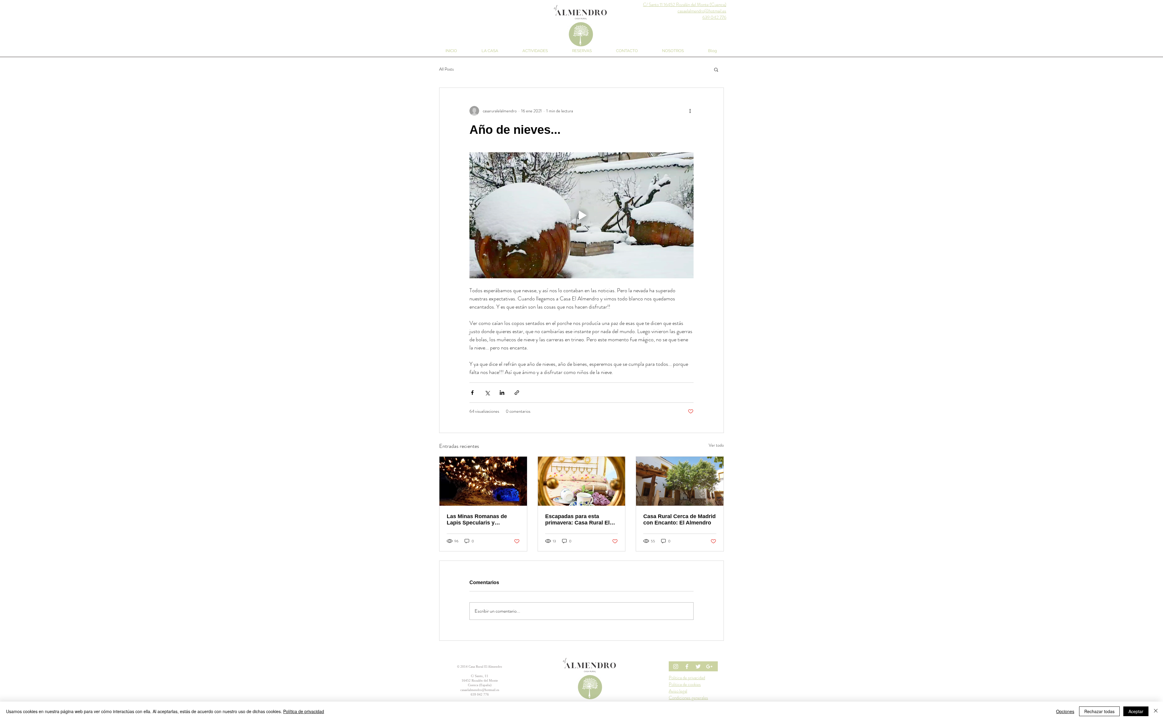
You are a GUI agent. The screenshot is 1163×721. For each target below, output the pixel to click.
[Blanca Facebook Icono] (687, 666)
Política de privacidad (303, 711)
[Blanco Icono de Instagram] (675, 666)
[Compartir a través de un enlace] (517, 392)
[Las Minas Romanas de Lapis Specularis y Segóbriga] (483, 481)
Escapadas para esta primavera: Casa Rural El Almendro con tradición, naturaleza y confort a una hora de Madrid (579, 519)
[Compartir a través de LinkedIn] (502, 392)
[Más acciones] (690, 110)
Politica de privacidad (687, 677)
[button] (716, 69)
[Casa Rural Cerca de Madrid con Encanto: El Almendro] (680, 481)
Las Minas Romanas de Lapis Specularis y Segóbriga (477, 519)
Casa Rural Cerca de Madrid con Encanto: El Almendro (679, 519)
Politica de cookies (685, 684)
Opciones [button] (1065, 711)
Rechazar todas (1099, 711)
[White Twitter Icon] (698, 666)
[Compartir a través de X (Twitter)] (487, 392)
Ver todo (716, 445)
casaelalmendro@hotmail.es (479, 690)
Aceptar (1135, 711)
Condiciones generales (688, 697)
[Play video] (581, 215)
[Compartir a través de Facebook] (472, 392)
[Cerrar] (1155, 711)
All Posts (446, 69)
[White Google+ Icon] (709, 666)
